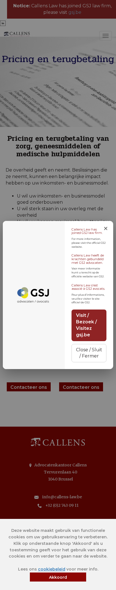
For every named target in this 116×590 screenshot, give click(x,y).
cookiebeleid (51, 569)
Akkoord (58, 577)
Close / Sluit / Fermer (89, 353)
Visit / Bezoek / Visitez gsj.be (86, 325)
